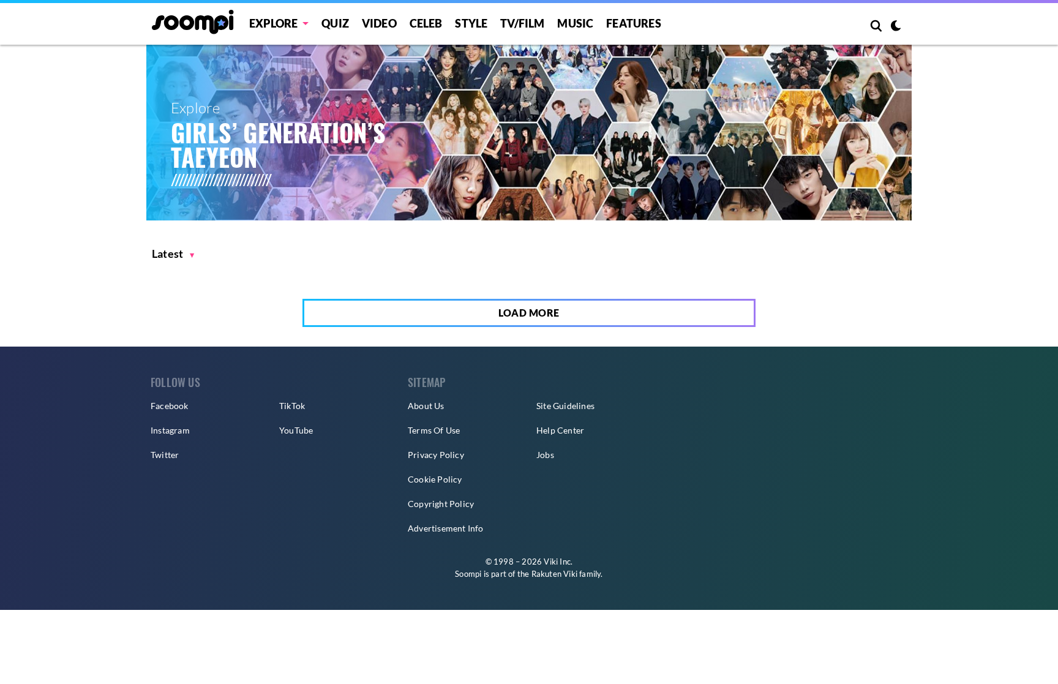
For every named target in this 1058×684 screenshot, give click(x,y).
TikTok (292, 405)
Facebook (170, 405)
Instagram (170, 430)
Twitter (165, 454)
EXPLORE (273, 23)
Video (379, 23)
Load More (529, 312)
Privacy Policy (436, 454)
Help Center (560, 430)
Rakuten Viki (554, 574)
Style (471, 23)
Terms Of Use (434, 430)
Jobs (545, 454)
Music (575, 23)
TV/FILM (522, 23)
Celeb (426, 23)
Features (633, 23)
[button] (173, 254)
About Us (426, 405)
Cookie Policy (435, 479)
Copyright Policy (441, 503)
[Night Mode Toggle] (896, 27)
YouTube (296, 430)
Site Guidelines (565, 405)
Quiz (335, 23)
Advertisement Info (446, 528)
